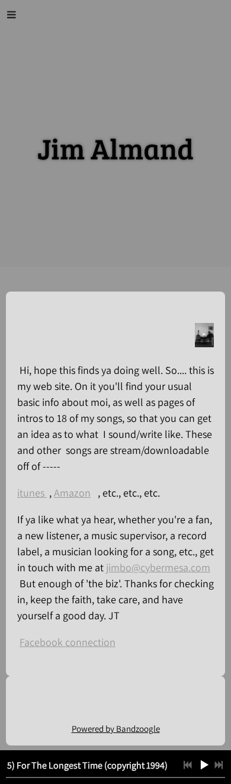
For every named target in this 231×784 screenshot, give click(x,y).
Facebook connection (68, 642)
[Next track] (218, 765)
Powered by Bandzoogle (116, 728)
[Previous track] (187, 765)
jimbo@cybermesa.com (158, 567)
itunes (32, 493)
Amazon (72, 493)
